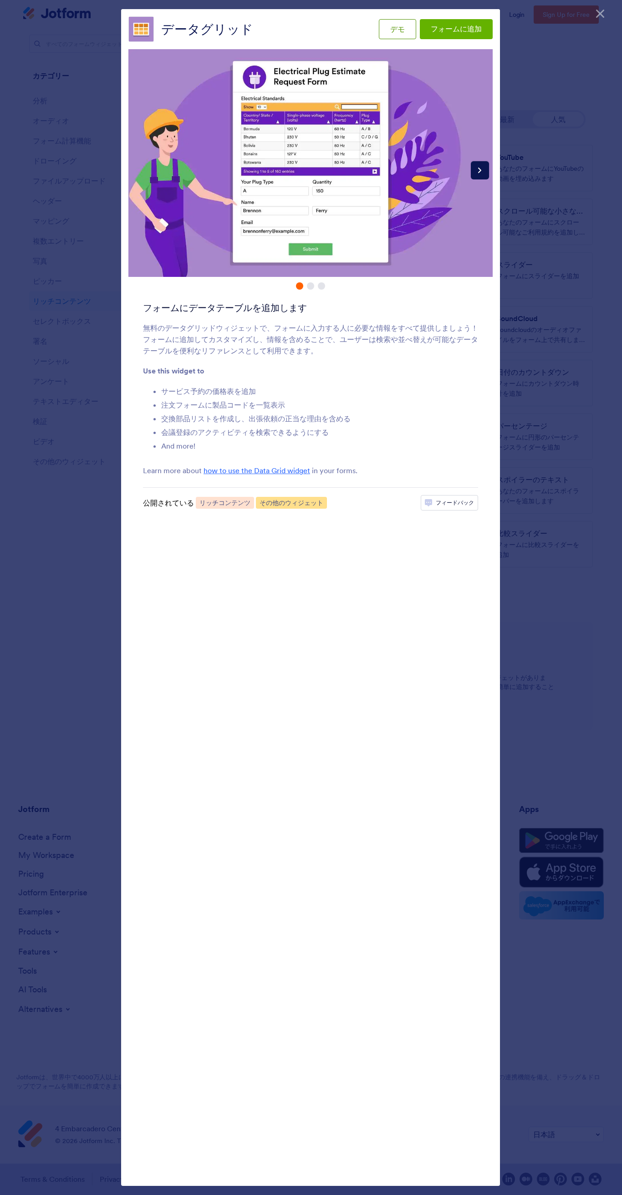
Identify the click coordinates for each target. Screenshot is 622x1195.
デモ (397, 29)
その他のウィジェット (291, 503)
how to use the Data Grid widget (257, 470)
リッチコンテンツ (224, 503)
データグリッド (207, 29)
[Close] (600, 14)
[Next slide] (480, 170)
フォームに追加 (456, 28)
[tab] (299, 286)
